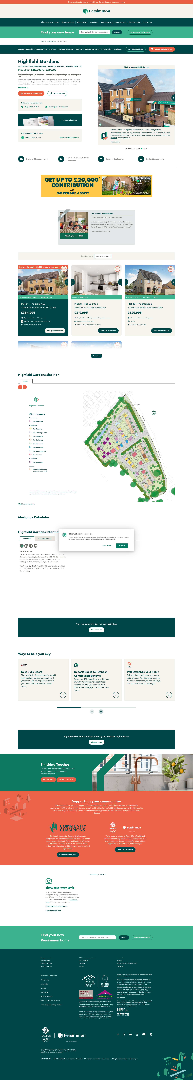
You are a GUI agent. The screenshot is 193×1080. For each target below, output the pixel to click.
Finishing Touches (46, 963)
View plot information (55, 330)
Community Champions (67, 855)
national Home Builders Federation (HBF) (134, 1001)
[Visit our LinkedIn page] (130, 1034)
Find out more (48, 780)
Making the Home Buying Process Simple (124, 1059)
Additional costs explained (87, 958)
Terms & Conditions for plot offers (51, 1005)
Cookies (43, 988)
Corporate (82, 963)
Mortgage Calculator (66, 49)
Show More (96, 356)
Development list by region (140, 32)
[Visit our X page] (124, 1034)
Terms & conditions (47, 996)
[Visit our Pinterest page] (151, 1034)
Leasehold (120, 958)
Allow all (122, 546)
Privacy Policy (45, 980)
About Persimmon (46, 966)
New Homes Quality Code (49, 976)
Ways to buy (82, 22)
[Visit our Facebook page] (118, 1034)
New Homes (51, 41)
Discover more (96, 630)
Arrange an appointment (163, 49)
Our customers (120, 22)
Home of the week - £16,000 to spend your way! (38, 267)
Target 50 (120, 961)
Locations (94, 22)
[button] (104, 97)
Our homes (106, 22)
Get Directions (44, 538)
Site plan (52, 49)
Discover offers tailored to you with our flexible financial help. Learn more (96, 2)
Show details (107, 546)
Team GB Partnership (125, 849)
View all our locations (142, 937)
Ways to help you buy (92, 49)
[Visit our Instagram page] (137, 1034)
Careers (81, 966)
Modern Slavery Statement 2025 (127, 963)
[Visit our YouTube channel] (144, 1034)
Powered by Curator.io (97, 874)
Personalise (107, 49)
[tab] (22, 546)
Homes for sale (41, 49)
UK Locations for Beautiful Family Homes (97, 1059)
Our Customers (83, 961)
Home (43, 41)
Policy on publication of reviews (50, 1001)
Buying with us (68, 22)
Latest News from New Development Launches (67, 1059)
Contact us (147, 22)
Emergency (120, 966)
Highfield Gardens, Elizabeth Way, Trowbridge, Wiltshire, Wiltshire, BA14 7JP (50, 66)
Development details (25, 49)
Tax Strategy (44, 992)
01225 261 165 (137, 49)
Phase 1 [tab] (26, 381)
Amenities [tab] (27, 538)
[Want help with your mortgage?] (96, 185)
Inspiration (118, 49)
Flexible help (134, 22)
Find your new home (50, 22)
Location (79, 49)
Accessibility (44, 984)
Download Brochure (66, 780)
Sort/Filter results (87, 256)
